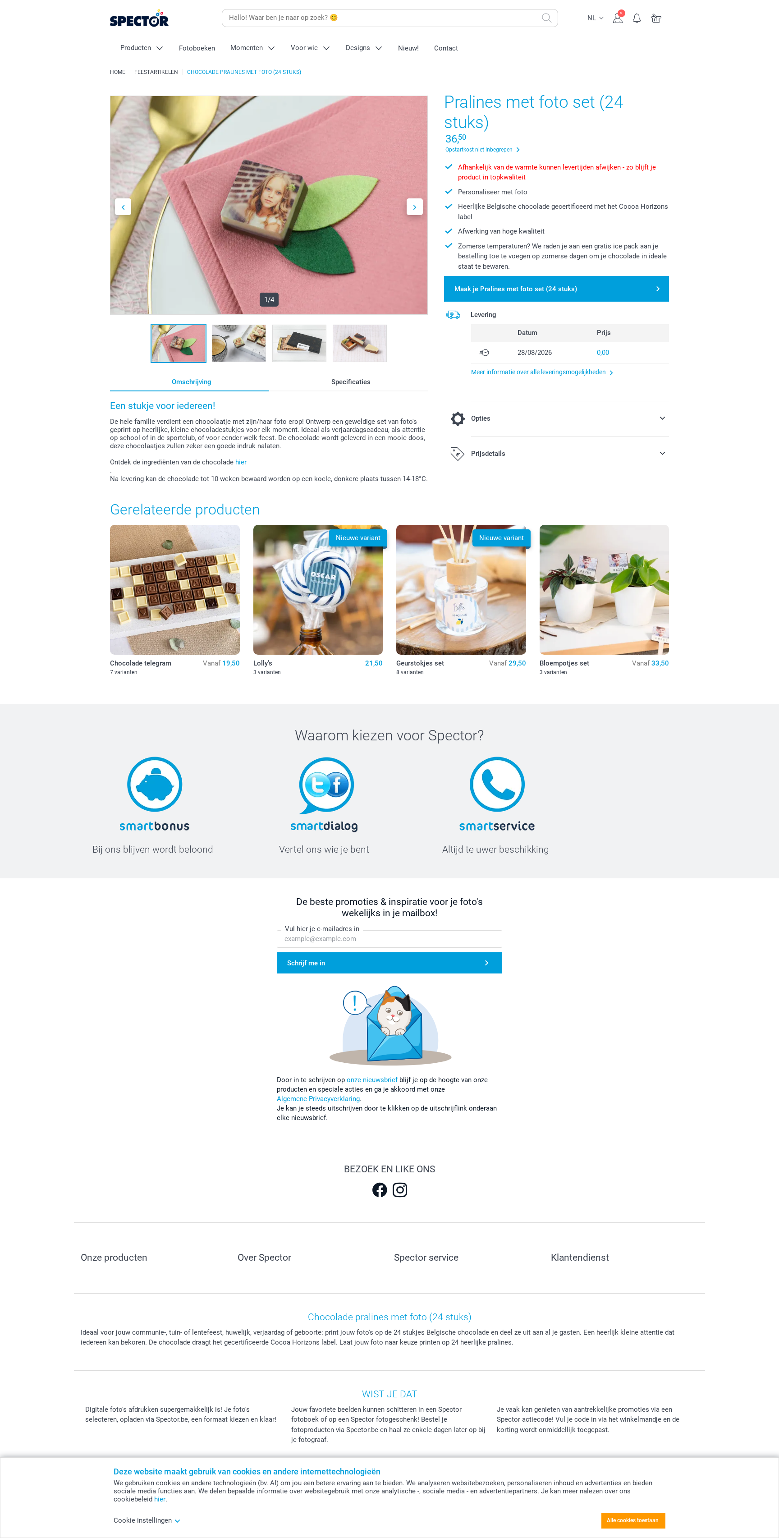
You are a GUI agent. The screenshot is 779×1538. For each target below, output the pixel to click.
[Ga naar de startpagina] (153, 18)
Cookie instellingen (143, 1520)
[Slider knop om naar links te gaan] (123, 206)
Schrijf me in (306, 963)
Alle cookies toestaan (633, 1520)
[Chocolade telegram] (175, 590)
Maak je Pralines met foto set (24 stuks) (515, 289)
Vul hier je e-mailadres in (322, 929)
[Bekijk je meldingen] (637, 17)
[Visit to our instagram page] (399, 1189)
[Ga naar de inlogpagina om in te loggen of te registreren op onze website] (618, 17)
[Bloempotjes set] (604, 590)
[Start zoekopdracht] (546, 18)
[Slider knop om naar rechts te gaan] (415, 206)
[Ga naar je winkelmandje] (656, 17)
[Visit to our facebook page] (379, 1189)
